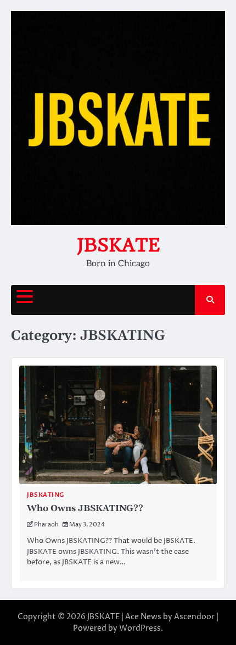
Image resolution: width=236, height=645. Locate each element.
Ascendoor (194, 617)
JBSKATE (118, 245)
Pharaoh (46, 524)
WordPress (140, 628)
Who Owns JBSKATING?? (85, 508)
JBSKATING (45, 495)
